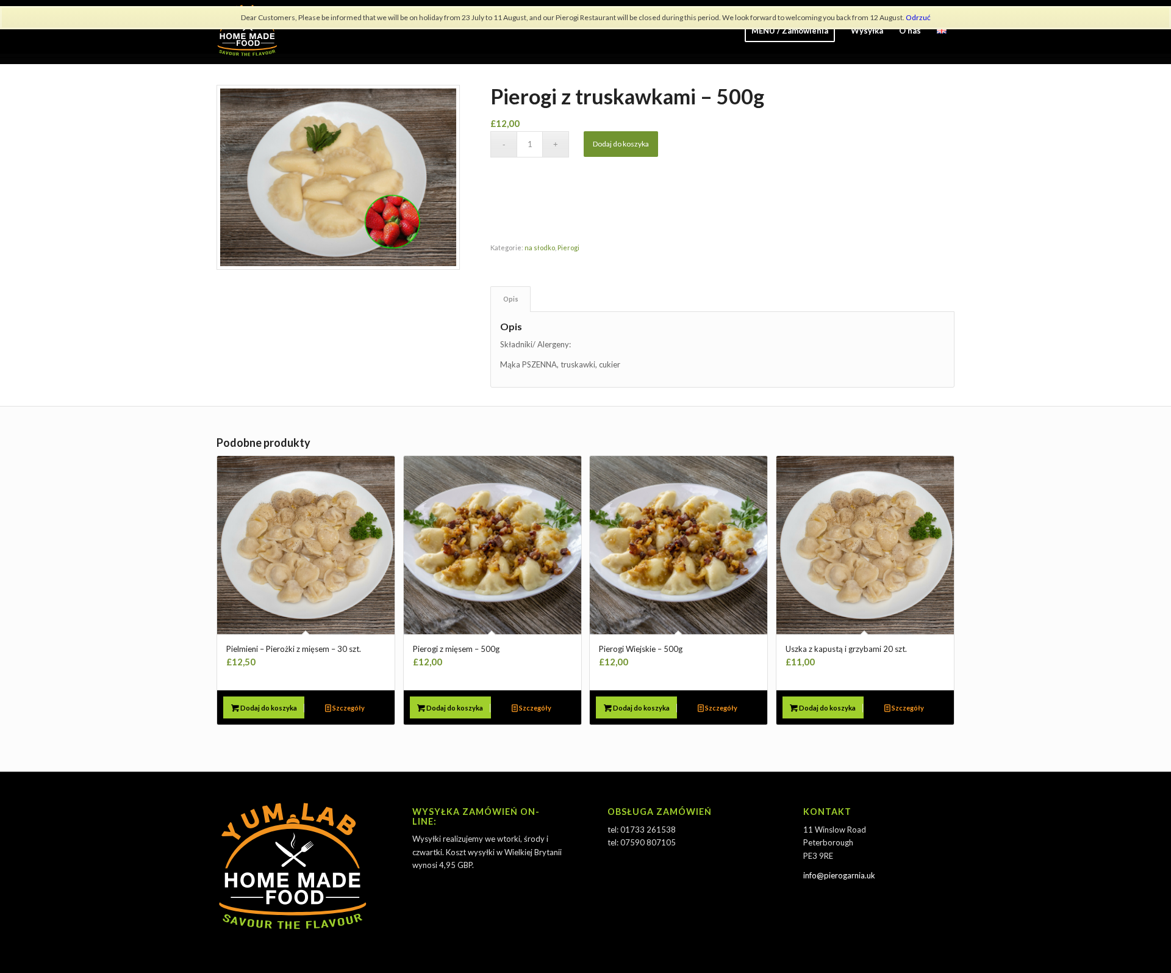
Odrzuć (918, 17)
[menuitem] (790, 30)
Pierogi (568, 247)
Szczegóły (348, 708)
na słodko (540, 247)
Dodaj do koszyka (621, 143)
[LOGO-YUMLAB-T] (247, 30)
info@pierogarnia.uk (839, 875)
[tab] (510, 298)
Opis (510, 299)
